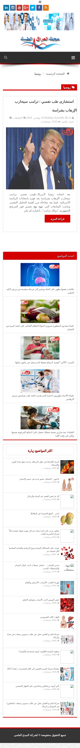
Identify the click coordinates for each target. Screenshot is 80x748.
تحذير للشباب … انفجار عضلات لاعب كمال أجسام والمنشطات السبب (37, 568)
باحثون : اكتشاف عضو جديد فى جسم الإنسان (39, 480)
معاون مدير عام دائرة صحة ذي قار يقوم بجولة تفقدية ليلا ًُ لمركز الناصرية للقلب (34, 534)
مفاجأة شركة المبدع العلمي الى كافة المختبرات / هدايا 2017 (33, 670)
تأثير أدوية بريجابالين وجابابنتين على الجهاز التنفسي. (37, 687)
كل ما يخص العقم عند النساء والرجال (43, 498)
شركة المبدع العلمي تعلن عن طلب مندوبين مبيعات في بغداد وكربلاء (33, 637)
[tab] (40, 450)
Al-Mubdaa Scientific (53, 117)
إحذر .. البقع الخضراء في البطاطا (45, 515)
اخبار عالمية (67, 121)
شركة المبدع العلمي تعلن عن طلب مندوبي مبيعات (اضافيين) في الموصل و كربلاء (33, 706)
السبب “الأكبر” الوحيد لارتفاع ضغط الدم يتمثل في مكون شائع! (44, 362)
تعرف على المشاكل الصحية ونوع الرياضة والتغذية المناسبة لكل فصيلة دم (34, 551)
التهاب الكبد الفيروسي (49, 618)
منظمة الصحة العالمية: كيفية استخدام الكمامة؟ (39, 653)
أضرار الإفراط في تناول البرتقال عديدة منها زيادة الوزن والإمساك (35, 465)
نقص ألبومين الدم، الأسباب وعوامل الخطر (41, 601)
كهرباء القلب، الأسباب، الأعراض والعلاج (42, 584)
